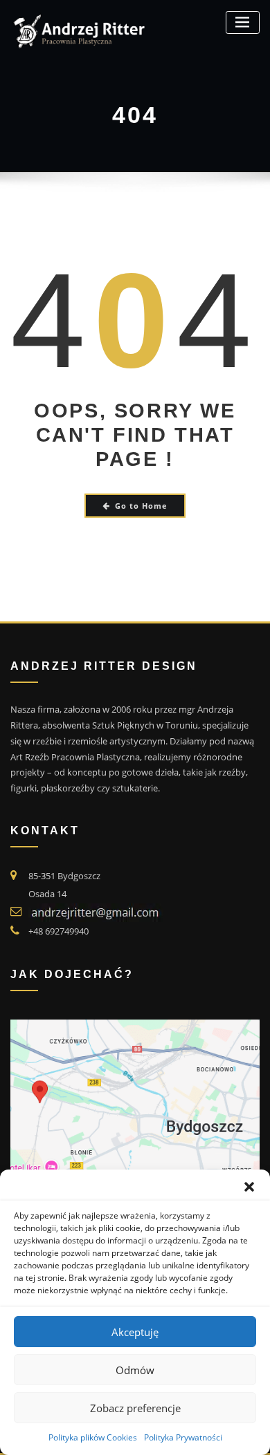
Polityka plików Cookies (92, 1437)
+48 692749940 (58, 931)
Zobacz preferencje (135, 1408)
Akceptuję (135, 1332)
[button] (249, 1187)
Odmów (135, 1370)
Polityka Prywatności (183, 1437)
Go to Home (141, 505)
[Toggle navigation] (243, 22)
